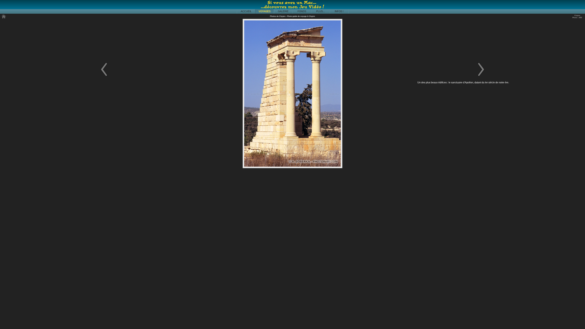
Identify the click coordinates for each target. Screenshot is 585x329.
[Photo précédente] (104, 76)
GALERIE (283, 11)
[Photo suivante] (481, 76)
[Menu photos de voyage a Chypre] (4, 18)
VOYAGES (265, 11)
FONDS (302, 11)
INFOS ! (339, 11)
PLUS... (320, 11)
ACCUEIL (246, 11)
